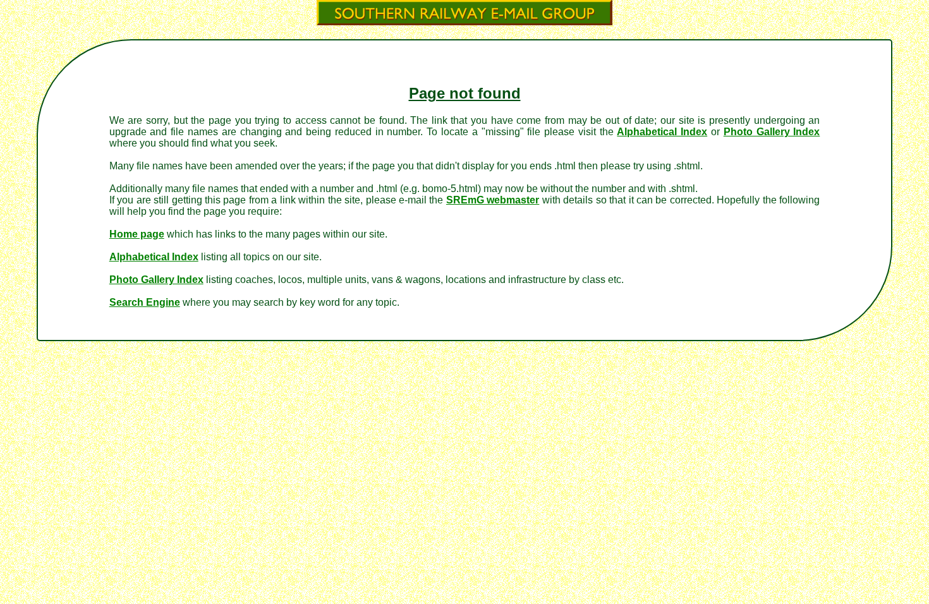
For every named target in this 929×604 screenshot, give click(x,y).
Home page (136, 234)
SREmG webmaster (492, 200)
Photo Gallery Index (772, 131)
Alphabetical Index (662, 131)
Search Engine (144, 302)
